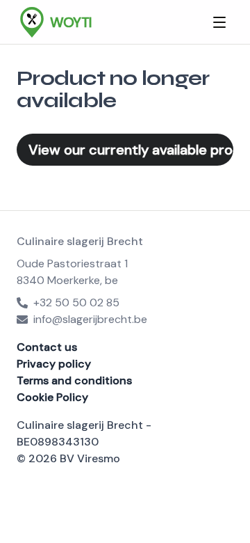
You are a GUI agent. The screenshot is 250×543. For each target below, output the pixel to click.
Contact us (47, 347)
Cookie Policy (52, 397)
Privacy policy (54, 363)
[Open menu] (219, 22)
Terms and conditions (74, 380)
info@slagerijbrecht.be (90, 319)
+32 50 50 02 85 (76, 302)
